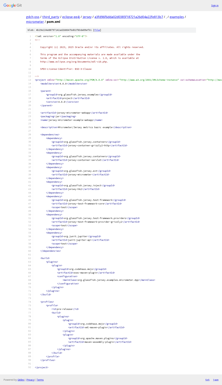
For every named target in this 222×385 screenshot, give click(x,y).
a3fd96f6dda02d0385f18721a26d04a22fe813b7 (129, 17)
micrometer (35, 22)
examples (177, 17)
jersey (87, 17)
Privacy (30, 379)
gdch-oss (32, 17)
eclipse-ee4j (71, 17)
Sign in (215, 5)
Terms (40, 379)
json (216, 379)
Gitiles (21, 379)
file (97, 30)
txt (207, 379)
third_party (50, 17)
